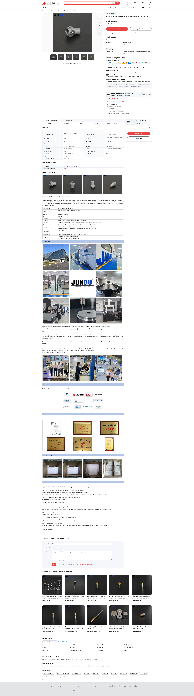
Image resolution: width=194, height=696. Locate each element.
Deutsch (94, 686)
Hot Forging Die (108, 666)
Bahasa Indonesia (139, 686)
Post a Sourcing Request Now (84, 564)
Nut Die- (44, 647)
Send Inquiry (117, 29)
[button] (119, 123)
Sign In (108, 113)
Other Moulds (58, 666)
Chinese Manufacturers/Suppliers (79, 685)
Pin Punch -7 (127, 644)
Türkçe (126, 686)
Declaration (112, 690)
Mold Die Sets (96, 673)
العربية (105, 686)
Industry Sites (107, 685)
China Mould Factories (49, 673)
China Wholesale (90, 685)
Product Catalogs (64, 641)
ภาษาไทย (122, 686)
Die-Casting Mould (48, 666)
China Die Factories (76, 673)
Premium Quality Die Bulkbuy (60, 677)
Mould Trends (47, 677)
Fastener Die (100, 650)
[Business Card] (149, 127)
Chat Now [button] (141, 29)
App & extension (133, 7)
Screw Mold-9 (73, 644)
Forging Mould (72, 10)
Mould (65, 10)
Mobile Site (130, 685)
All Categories (47, 7)
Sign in (150, 4)
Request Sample (134, 33)
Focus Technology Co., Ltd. (87, 690)
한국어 (109, 686)
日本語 (113, 686)
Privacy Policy (119, 690)
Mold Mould (86, 673)
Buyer (116, 7)
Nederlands (100, 686)
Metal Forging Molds (82, 666)
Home (43, 10)
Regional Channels (115, 685)
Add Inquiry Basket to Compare (73, 63)
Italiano (89, 686)
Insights (135, 685)
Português (72, 686)
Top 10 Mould (143, 673)
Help (124, 7)
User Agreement (105, 690)
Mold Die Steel (123, 673)
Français (77, 686)
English (61, 686)
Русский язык (83, 686)
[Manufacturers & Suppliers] (50, 3)
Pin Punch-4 (100, 647)
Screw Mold (114, 673)
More (43, 679)
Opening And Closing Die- (75, 650)
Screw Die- (44, 644)
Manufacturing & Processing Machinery (55, 10)
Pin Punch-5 (72, 647)
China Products (67, 685)
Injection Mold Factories (63, 673)
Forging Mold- (100, 644)
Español (66, 686)
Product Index (123, 685)
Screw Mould (105, 673)
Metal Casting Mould (70, 666)
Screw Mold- (45, 650)
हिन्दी (117, 686)
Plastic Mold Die (133, 673)
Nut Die (126, 650)
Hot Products (60, 685)
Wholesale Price (99, 685)
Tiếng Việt (132, 686)
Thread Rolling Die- (128, 647)
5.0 (133, 123)
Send (54, 564)
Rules (150, 7)
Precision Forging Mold (96, 666)
